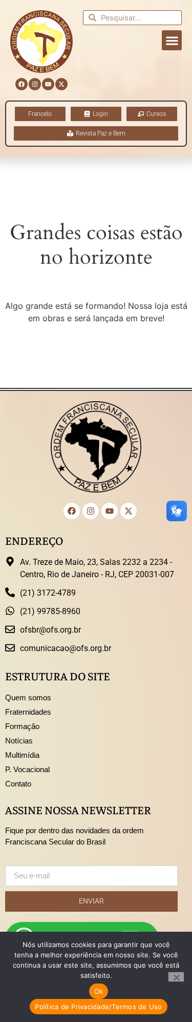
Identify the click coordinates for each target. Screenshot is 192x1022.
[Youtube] (48, 84)
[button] (172, 40)
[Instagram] (35, 84)
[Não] (176, 977)
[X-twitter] (61, 84)
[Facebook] (21, 84)
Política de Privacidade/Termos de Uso (98, 1007)
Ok (98, 991)
